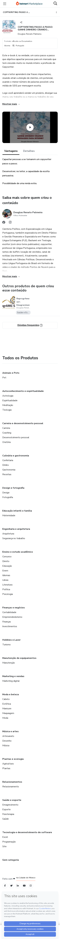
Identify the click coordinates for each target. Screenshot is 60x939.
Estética (6, 703)
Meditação (7, 405)
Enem (5, 570)
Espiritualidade (9, 400)
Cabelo (6, 699)
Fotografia (7, 497)
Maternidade (8, 515)
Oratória (6, 442)
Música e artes (10, 731)
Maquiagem (8, 713)
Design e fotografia (13, 488)
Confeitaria (7, 460)
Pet (4, 377)
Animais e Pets (10, 373)
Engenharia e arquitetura (16, 529)
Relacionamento (10, 786)
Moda (5, 718)
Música (5, 745)
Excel (5, 837)
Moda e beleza (10, 694)
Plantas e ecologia (13, 759)
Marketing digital (11, 681)
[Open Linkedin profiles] (18, 886)
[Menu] (4, 3)
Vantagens (11, 151)
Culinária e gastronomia (15, 455)
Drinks (5, 465)
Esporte (6, 809)
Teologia (7, 409)
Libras (5, 580)
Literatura (7, 584)
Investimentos (9, 626)
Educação (7, 566)
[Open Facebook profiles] (5, 886)
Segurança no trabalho (13, 538)
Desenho (7, 740)
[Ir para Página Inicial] (29, 3)
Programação (9, 841)
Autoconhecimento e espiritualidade (23, 391)
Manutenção (8, 662)
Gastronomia (8, 469)
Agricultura (8, 763)
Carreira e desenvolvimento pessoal (22, 423)
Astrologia (7, 395)
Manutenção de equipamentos (19, 658)
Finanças (6, 621)
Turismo (6, 644)
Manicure (6, 708)
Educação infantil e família (17, 510)
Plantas (6, 768)
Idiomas (6, 575)
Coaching (6, 432)
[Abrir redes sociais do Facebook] (3, 223)
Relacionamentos (12, 782)
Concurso (7, 556)
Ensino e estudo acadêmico (17, 551)
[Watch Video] (30, 127)
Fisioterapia (8, 814)
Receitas (6, 474)
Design (5, 492)
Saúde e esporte (11, 800)
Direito (5, 561)
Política (6, 589)
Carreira (6, 428)
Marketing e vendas (13, 676)
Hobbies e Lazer (11, 640)
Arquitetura (8, 533)
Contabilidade (9, 612)
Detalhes (29, 151)
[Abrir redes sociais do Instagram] (10, 223)
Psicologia (7, 594)
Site (4, 846)
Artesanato (8, 736)
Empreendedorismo (12, 617)
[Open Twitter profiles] (11, 886)
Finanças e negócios (13, 607)
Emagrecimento (10, 804)
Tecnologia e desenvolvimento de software (27, 832)
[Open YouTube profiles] (24, 886)
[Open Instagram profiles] (30, 886)
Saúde (5, 818)
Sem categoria (10, 860)
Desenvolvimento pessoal (15, 437)
